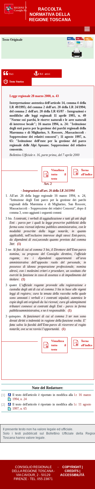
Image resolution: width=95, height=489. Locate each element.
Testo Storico (16, 81)
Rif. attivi (44, 73)
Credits (72, 471)
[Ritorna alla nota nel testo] (9, 395)
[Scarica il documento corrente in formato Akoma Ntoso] (88, 47)
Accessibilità (72, 475)
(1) (19, 244)
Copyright (71, 467)
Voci (10, 73)
